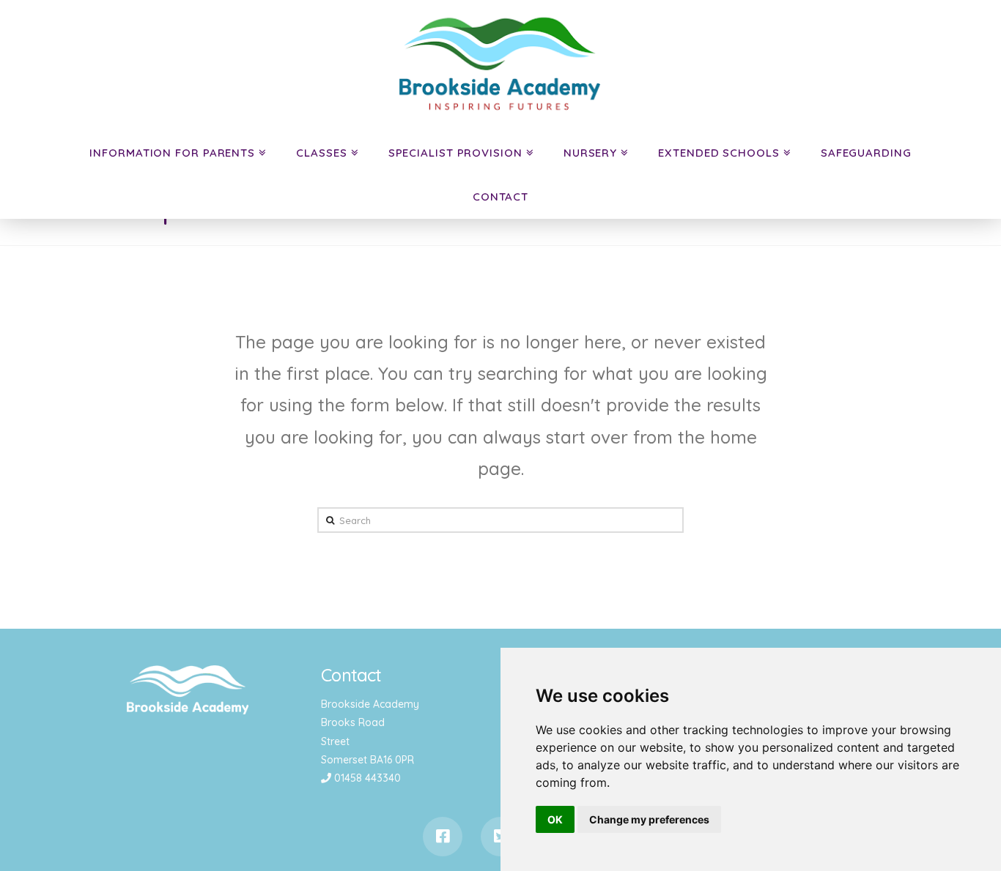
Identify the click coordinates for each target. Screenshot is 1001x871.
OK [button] (555, 819)
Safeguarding (866, 153)
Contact (500, 196)
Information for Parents (172, 153)
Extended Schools (718, 153)
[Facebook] (442, 836)
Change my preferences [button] (649, 819)
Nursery (590, 153)
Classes (321, 153)
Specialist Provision (455, 153)
